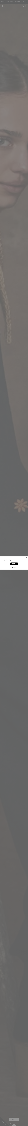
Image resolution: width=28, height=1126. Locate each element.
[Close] (26, 557)
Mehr (16, 560)
